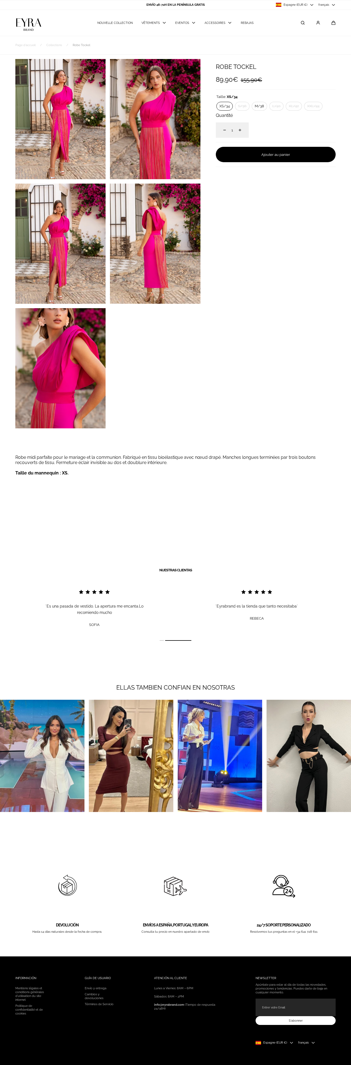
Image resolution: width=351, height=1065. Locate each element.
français (323, 5)
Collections (54, 45)
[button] (333, 23)
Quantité (224, 115)
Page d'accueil (25, 45)
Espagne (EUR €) (295, 5)
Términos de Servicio (99, 1004)
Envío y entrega (95, 988)
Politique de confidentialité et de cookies (29, 1009)
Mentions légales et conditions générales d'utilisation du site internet (29, 994)
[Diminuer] (221, 130)
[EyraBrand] (28, 23)
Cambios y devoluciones (94, 996)
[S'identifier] (318, 23)
